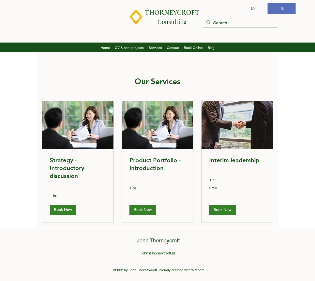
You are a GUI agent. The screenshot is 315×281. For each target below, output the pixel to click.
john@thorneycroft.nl (158, 253)
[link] (78, 168)
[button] (63, 210)
